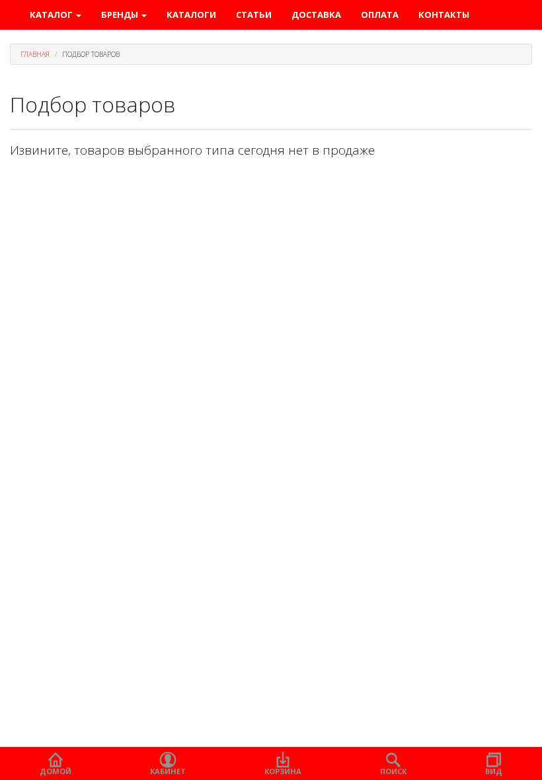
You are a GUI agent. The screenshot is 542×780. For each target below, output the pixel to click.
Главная (35, 54)
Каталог (52, 14)
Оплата (380, 14)
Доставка (316, 14)
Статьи (254, 14)
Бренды (120, 14)
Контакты (443, 14)
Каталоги (191, 14)
